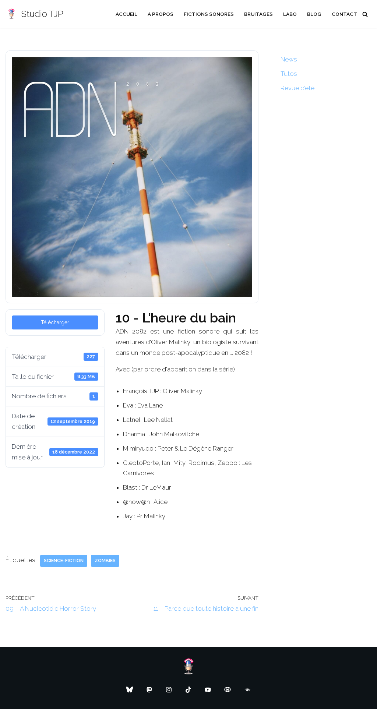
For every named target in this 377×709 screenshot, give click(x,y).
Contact (344, 14)
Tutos (289, 73)
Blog (314, 14)
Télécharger (55, 322)
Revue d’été (297, 88)
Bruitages (258, 14)
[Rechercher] (365, 14)
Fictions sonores (209, 14)
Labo (290, 14)
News (289, 59)
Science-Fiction (64, 560)
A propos (160, 14)
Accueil (126, 14)
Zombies (105, 560)
